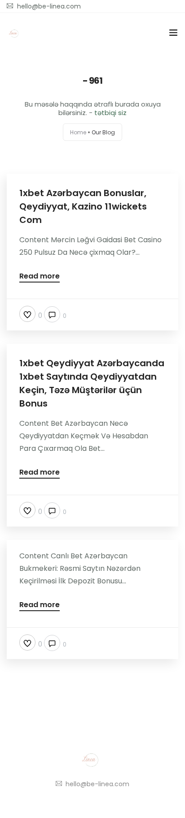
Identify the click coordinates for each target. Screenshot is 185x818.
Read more (39, 277)
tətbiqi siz (110, 112)
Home (78, 132)
